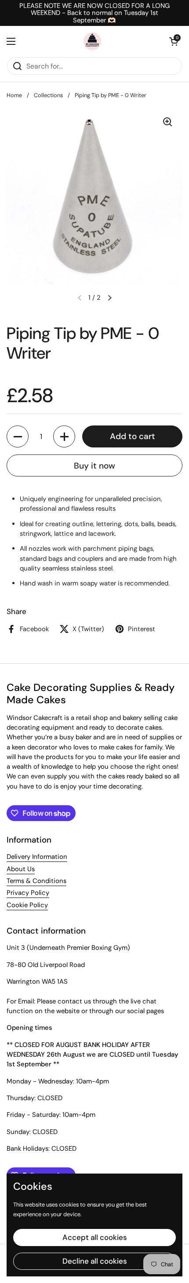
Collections (48, 95)
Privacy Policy (28, 892)
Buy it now (94, 465)
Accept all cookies (94, 1237)
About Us (21, 869)
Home (14, 95)
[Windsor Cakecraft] (92, 41)
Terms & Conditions (36, 880)
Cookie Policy (27, 905)
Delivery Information (37, 856)
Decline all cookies (94, 1261)
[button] (173, 41)
